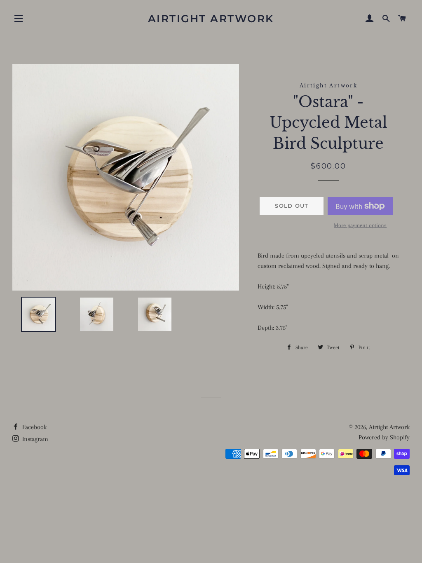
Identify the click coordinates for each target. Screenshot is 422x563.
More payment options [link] (360, 225)
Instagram (34, 439)
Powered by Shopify (384, 437)
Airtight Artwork (211, 18)
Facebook (34, 427)
